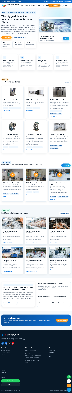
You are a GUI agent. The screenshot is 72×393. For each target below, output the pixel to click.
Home (22, 5)
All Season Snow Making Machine (32, 360)
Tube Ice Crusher (28, 358)
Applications (34, 5)
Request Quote (6, 37)
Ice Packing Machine (29, 364)
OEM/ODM (48, 5)
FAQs (50, 356)
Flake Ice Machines (5, 350)
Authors (3, 375)
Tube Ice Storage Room (30, 353)
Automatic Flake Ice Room (30, 352)
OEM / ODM (4, 372)
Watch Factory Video (19, 37)
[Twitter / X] (9, 343)
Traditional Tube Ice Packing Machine (33, 355)
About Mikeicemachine (10, 302)
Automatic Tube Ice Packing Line (32, 357)
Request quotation (62, 320)
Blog (50, 354)
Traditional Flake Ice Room (30, 350)
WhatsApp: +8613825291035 (65, 1)
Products (27, 5)
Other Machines (5, 354)
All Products (66, 82)
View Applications (64, 213)
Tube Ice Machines (5, 352)
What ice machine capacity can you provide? (51, 283)
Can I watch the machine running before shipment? (53, 296)
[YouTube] (13, 343)
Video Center (41, 5)
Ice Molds (27, 362)
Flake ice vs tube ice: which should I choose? (51, 303)
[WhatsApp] (69, 377)
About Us (54, 5)
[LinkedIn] (2, 343)
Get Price (66, 38)
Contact (59, 5)
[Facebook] (6, 343)
